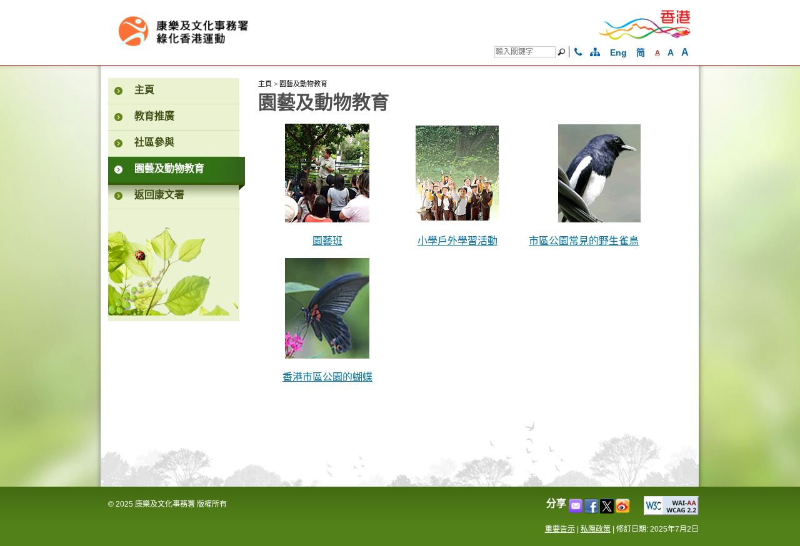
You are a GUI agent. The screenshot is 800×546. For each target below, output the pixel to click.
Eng (618, 52)
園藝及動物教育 (303, 83)
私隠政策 (596, 529)
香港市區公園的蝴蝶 (327, 378)
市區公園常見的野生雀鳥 (584, 242)
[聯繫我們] (578, 52)
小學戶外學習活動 (458, 242)
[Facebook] (592, 510)
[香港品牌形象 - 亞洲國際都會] (645, 37)
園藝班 (327, 242)
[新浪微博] (623, 510)
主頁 (265, 83)
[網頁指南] (595, 52)
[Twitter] (608, 510)
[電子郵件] (576, 510)
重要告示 (560, 529)
